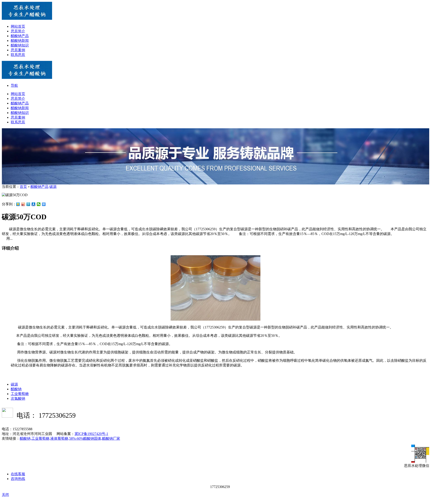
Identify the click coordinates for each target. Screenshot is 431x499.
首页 (23, 187)
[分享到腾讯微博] (28, 204)
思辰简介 (18, 31)
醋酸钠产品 (20, 36)
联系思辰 (18, 55)
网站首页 (18, 26)
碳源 (53, 187)
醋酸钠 (16, 389)
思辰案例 (18, 50)
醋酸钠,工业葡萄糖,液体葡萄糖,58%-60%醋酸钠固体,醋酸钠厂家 (70, 438)
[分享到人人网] (33, 204)
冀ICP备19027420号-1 (91, 434)
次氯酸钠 (18, 398)
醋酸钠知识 (20, 45)
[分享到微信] (39, 204)
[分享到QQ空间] (18, 204)
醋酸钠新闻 (20, 40)
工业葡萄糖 (20, 394)
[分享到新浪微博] (23, 204)
